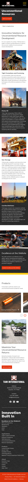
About (4, 459)
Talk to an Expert (7, 18)
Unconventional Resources (8, 441)
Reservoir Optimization (7, 442)
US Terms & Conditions (19, 476)
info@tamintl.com (14, 397)
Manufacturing (5, 424)
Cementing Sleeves (6, 453)
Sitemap (21, 479)
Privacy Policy (8, 476)
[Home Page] (8, 4)
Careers (4, 464)
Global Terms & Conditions (11, 479)
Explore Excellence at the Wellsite (11, 267)
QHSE (3, 428)
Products (4, 446)
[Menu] (24, 4)
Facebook (10, 402)
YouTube (17, 402)
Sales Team (5, 468)
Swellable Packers (6, 451)
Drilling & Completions (7, 437)
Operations (4, 426)
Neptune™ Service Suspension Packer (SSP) (13, 455)
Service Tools (5, 450)
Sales (3, 430)
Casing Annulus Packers (9, 310)
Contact (4, 466)
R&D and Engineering (7, 423)
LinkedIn (14, 402)
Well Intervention (6, 439)
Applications (6, 434)
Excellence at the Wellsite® (11, 421)
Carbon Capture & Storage (8, 435)
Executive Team (6, 461)
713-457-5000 (14, 395)
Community (4, 462)
